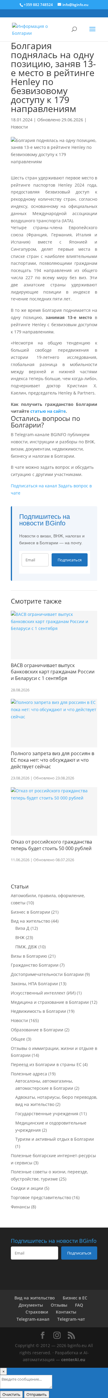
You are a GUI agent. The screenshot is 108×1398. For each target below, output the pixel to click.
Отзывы (59, 1305)
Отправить (36, 1394)
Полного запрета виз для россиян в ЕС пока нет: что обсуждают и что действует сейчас (52, 760)
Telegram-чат (71, 1319)
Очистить (11, 1394)
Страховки (37, 1312)
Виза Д (22, 928)
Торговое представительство (41, 1197)
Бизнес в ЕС (75, 1298)
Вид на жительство (30, 921)
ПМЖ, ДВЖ (26, 947)
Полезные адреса (29, 1074)
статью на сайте (48, 411)
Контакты (66, 1312)
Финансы (20, 1207)
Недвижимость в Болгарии (38, 1011)
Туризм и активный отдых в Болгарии (54, 1139)
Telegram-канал (33, 1319)
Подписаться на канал (34, 486)
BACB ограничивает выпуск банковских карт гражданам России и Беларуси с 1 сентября (52, 671)
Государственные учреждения (46, 1113)
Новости (19, 127)
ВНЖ (20, 937)
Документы (31, 1305)
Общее (18, 1039)
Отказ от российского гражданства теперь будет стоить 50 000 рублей (51, 845)
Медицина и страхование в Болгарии (50, 1002)
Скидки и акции (27, 1188)
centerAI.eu (73, 1359)
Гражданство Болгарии (34, 965)
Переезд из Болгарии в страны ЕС (46, 1064)
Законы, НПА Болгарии (34, 983)
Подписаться (70, 560)
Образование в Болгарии (37, 1030)
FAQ (79, 1305)
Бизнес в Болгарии (30, 912)
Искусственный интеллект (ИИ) (43, 993)
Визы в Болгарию (29, 956)
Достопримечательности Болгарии (47, 974)
